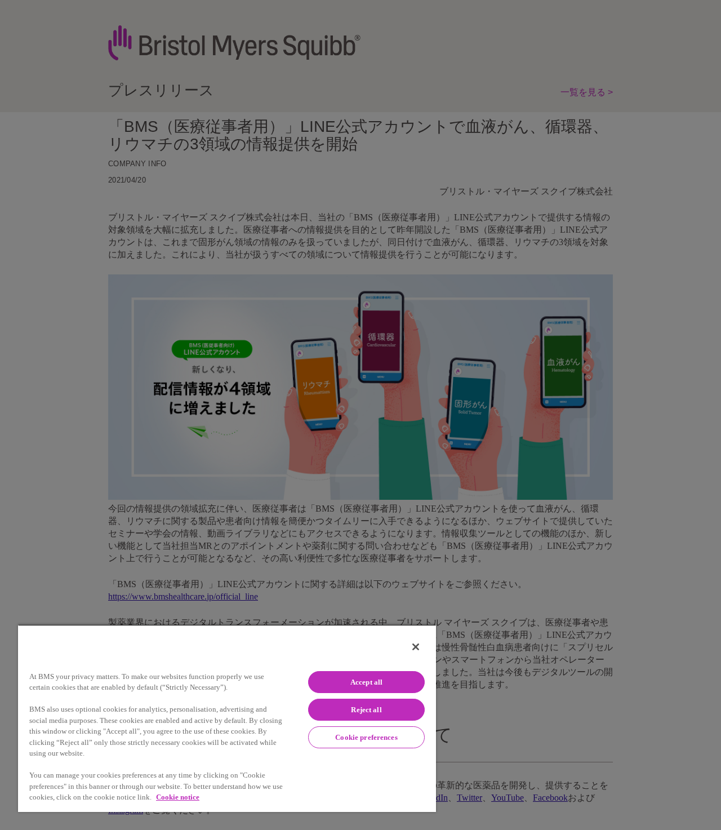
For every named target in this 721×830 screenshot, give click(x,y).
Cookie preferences (366, 737)
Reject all (366, 709)
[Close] (415, 646)
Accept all (366, 682)
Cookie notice (177, 797)
